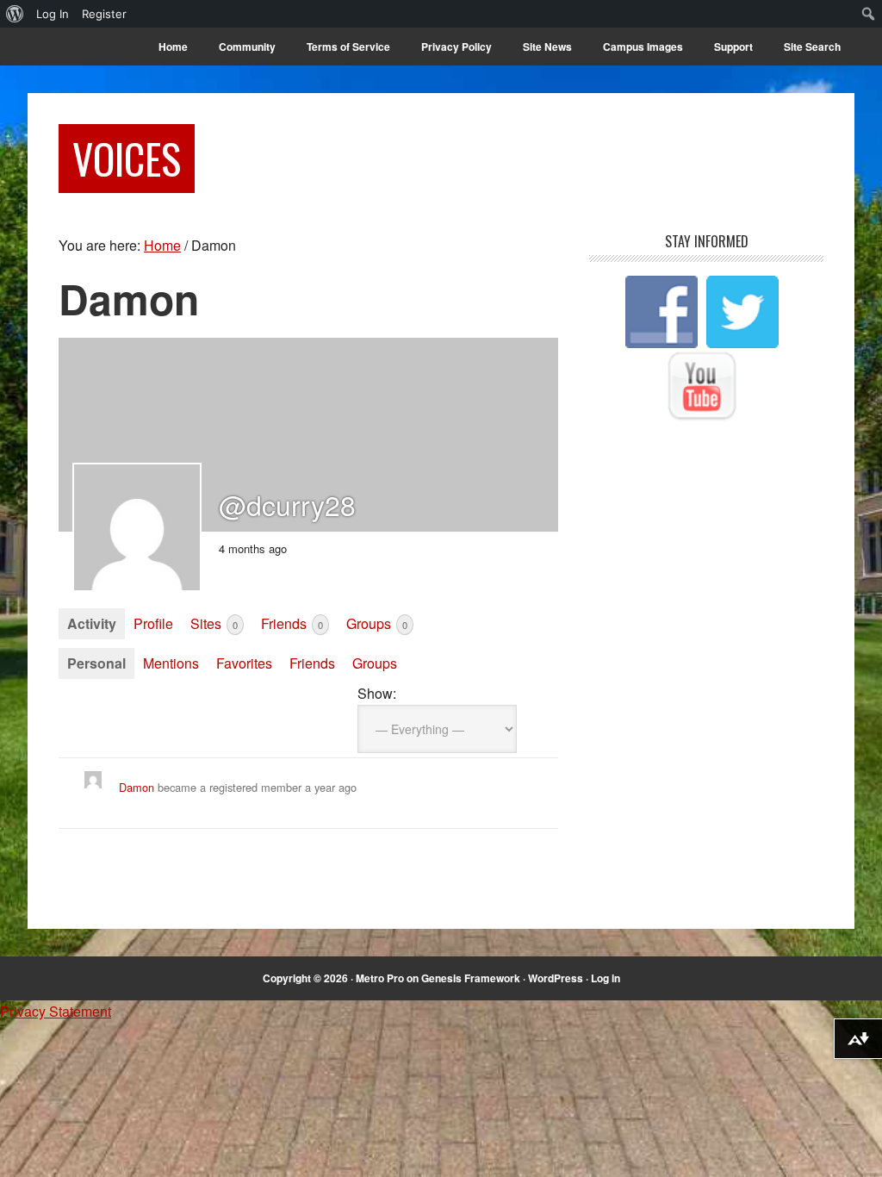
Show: (376, 693)
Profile (153, 623)
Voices (126, 158)
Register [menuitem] (104, 14)
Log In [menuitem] (52, 14)
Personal (96, 663)
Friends (292, 623)
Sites (214, 623)
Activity (91, 623)
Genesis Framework (470, 978)
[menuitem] (15, 14)
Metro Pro (380, 978)
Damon (136, 787)
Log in (605, 978)
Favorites (244, 663)
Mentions (171, 663)
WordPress (555, 978)
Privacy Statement (55, 1011)
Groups (376, 623)
